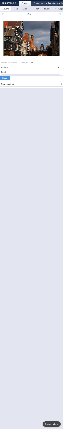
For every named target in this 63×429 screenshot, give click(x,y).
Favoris (47, 8)
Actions (4, 67)
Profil (37, 8)
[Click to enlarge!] (31, 38)
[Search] (59, 8)
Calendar (26, 8)
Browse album (51, 424)
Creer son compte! (45, 3)
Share (4, 78)
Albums (5, 8)
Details (4, 72)
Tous (15, 8)
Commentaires (7, 84)
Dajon (25, 3)
